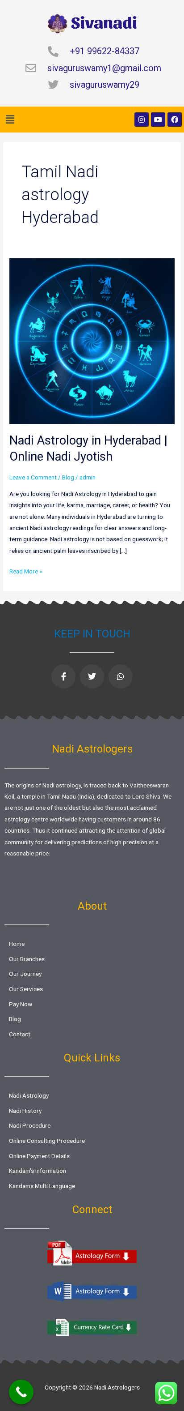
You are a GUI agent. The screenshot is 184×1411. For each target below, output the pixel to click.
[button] (9, 119)
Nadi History (25, 1110)
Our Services (26, 988)
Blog (68, 477)
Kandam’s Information (37, 1170)
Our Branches (27, 958)
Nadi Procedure (29, 1125)
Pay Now (20, 1004)
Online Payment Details (39, 1155)
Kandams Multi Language (42, 1185)
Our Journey (25, 973)
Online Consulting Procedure (47, 1140)
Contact (19, 1034)
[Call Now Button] (21, 1392)
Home (17, 943)
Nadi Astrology (29, 1095)
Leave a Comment (33, 477)
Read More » (25, 570)
